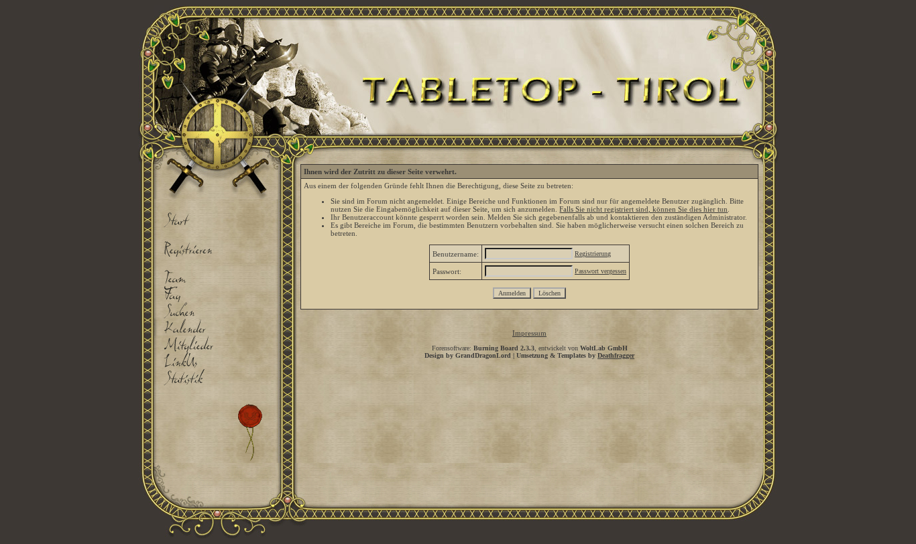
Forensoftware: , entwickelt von (530, 348)
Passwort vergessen (600, 271)
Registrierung (593, 253)
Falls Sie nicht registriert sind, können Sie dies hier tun (643, 209)
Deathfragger (615, 355)
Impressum (529, 333)
